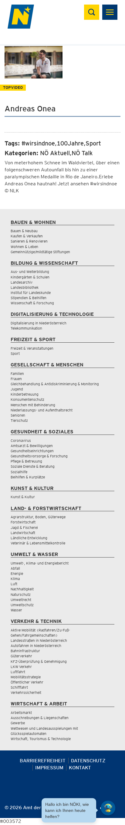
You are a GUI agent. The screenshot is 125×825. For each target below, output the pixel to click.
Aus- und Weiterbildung (30, 271)
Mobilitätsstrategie (26, 677)
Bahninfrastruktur (25, 650)
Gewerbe (18, 723)
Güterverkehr (21, 656)
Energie (17, 573)
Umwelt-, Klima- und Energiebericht (40, 563)
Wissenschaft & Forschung (32, 303)
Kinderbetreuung (25, 394)
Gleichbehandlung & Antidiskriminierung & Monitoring (55, 384)
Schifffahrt (19, 687)
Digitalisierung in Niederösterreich (38, 323)
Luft (14, 584)
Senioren (18, 415)
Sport (15, 353)
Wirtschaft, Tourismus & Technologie (41, 738)
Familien (17, 373)
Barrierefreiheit (43, 761)
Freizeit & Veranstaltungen (32, 348)
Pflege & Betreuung (26, 461)
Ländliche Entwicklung (29, 538)
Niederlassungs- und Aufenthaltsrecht (42, 410)
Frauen (16, 378)
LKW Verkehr (21, 666)
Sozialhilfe (19, 472)
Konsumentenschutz (27, 399)
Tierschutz (19, 420)
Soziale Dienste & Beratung (33, 466)
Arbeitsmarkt (21, 712)
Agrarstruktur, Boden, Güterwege (38, 517)
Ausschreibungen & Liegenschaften (40, 717)
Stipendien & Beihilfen (28, 297)
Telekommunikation (26, 328)
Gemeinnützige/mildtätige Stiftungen (40, 252)
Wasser (16, 610)
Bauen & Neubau (24, 231)
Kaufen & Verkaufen (27, 236)
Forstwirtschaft (23, 522)
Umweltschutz (22, 605)
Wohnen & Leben (24, 246)
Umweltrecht (21, 599)
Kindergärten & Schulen (30, 277)
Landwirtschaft (23, 532)
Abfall (15, 568)
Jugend (17, 389)
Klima (15, 578)
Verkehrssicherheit (26, 692)
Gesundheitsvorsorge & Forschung (39, 456)
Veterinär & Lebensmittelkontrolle (38, 543)
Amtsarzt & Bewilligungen (32, 445)
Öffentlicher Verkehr (27, 682)
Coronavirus (21, 440)
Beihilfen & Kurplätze (28, 477)
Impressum (49, 768)
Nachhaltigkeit (22, 589)
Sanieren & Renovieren (29, 241)
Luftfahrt (18, 671)
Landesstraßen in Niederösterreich (39, 640)
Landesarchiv (21, 282)
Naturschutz (21, 594)
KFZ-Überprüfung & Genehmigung (39, 661)
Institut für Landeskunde (31, 292)
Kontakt (80, 768)
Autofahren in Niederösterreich (36, 645)
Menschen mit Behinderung (33, 405)
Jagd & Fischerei (24, 527)
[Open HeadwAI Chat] (108, 808)
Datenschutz (88, 761)
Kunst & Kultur (23, 497)
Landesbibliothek (25, 287)
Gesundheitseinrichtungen (32, 451)
